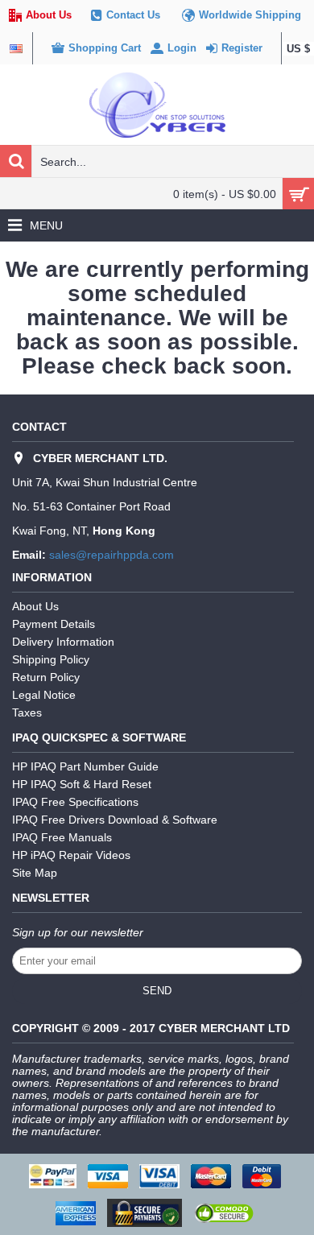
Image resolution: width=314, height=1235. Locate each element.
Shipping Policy (50, 659)
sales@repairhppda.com (111, 554)
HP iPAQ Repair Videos (71, 855)
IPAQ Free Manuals (62, 837)
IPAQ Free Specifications (75, 801)
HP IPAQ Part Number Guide (85, 766)
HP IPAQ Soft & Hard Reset (81, 784)
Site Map (34, 872)
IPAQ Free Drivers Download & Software (114, 819)
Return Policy (46, 677)
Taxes (27, 712)
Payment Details (53, 624)
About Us (35, 606)
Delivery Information (63, 641)
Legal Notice (44, 694)
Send (157, 991)
